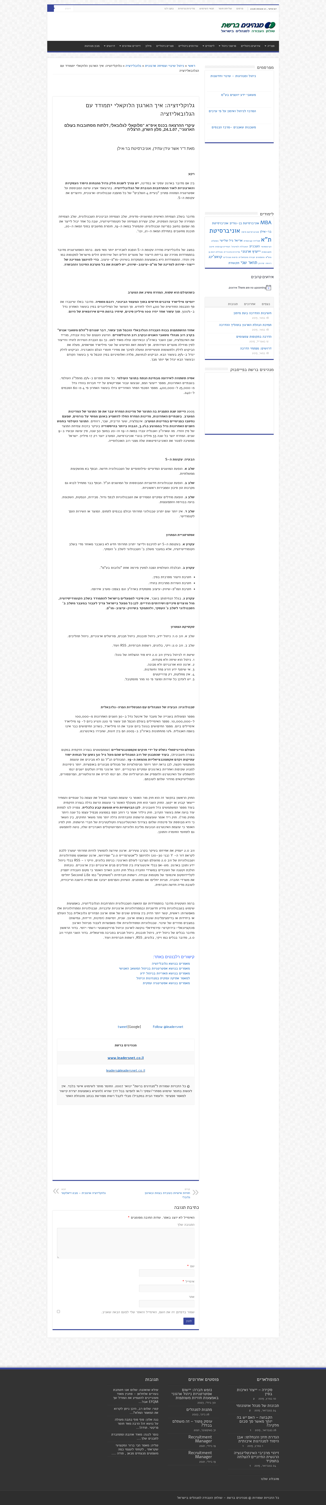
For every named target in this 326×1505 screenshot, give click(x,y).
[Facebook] (85, 8)
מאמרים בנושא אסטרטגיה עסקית (167, 983)
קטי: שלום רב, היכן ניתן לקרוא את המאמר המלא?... (136, 1410)
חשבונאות (266, 252)
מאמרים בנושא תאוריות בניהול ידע (165, 973)
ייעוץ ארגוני (251, 251)
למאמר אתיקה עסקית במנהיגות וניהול (163, 978)
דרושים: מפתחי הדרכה (255, 348)
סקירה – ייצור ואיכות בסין (254, 1392)
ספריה (271, 46)
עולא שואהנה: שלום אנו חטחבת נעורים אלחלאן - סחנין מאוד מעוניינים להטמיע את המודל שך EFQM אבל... (135, 1395)
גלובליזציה (133, 65)
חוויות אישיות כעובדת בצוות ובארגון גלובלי (167, 1193)
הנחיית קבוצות (222, 246)
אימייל (188, 1281)
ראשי (192, 65)
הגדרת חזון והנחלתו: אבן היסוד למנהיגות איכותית (258, 1439)
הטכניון (254, 246)
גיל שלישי (226, 240)
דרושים (111, 46)
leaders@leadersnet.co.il (125, 1070)
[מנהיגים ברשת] (248, 26)
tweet (123, 1026)
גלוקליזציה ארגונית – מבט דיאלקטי (83, 1191)
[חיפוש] (50, 8)
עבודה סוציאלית (247, 257)
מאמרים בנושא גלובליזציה (171, 963)
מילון (148, 46)
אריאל (238, 240)
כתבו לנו (169, 8)
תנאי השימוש (206, 8)
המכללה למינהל (239, 246)
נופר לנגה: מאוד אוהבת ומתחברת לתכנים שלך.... (134, 1436)
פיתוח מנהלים (230, 257)
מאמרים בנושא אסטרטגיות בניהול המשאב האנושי (155, 968)
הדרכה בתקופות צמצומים (253, 336)
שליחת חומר (225, 8)
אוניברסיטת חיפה (250, 232)
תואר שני (248, 262)
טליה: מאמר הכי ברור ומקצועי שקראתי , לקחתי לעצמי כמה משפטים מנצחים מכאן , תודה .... (135, 1449)
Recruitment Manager (200, 1439)
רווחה (268, 263)
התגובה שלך (185, 1224)
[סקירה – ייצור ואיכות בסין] (277, 1390)
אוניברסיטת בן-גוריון (244, 223)
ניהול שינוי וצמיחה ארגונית (164, 65)
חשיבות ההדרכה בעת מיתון (252, 313)
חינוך (211, 246)
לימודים (209, 46)
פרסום (239, 8)
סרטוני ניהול (229, 46)
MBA (265, 222)
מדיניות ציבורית (232, 252)
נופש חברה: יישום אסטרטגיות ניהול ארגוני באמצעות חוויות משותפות (195, 1394)
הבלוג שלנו (269, 1478)
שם (190, 1266)
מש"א (268, 257)
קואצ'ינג (215, 256)
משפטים (260, 257)
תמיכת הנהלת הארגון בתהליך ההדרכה (245, 324)
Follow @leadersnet (168, 1026)
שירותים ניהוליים (188, 46)
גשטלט (214, 240)
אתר (191, 1296)
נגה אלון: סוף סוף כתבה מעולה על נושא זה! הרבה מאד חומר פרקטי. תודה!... (136, 1423)
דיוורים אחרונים (131, 46)
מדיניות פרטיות (186, 8)
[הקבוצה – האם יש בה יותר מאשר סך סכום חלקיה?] (277, 1417)
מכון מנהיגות (92, 46)
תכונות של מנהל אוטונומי (257, 1405)
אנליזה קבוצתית (252, 240)
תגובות (233, 303)
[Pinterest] (77, 8)
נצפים (266, 303)
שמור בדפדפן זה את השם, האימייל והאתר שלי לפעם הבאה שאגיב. (147, 1312)
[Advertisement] (131, 26)
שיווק (261, 263)
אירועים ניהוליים (250, 46)
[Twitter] (81, 8)
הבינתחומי (266, 246)
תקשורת (233, 263)
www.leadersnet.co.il (126, 1057)
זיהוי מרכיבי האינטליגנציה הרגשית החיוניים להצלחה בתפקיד (256, 1457)
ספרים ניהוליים (165, 46)
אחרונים (249, 303)
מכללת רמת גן (215, 252)
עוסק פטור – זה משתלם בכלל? (192, 1423)
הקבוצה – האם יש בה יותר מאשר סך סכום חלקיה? (258, 1421)
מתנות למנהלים (199, 1409)
